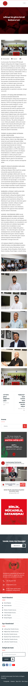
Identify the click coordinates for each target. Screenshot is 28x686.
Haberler (15, 59)
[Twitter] (3, 665)
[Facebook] (7, 665)
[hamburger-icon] (24, 3)
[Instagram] (10, 665)
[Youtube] (13, 665)
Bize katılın (17, 545)
